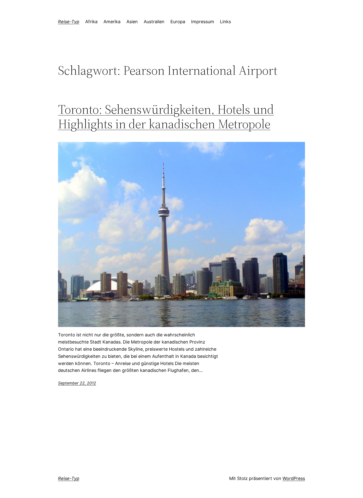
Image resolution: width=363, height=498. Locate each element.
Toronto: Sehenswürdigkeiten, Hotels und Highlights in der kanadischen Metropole (166, 117)
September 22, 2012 (77, 383)
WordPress (293, 478)
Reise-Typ (68, 21)
